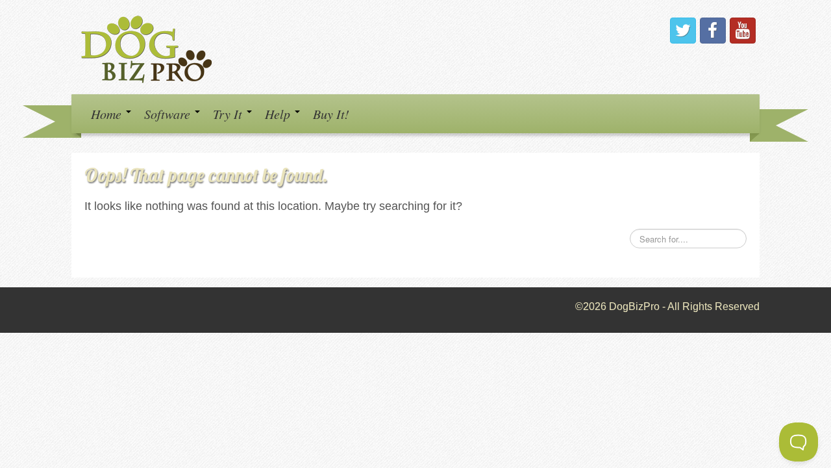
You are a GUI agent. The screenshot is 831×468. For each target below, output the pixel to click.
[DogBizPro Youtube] (743, 31)
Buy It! (331, 113)
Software (168, 113)
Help (279, 113)
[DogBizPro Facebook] (713, 31)
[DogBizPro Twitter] (683, 31)
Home (108, 113)
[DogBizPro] (148, 46)
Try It (229, 113)
